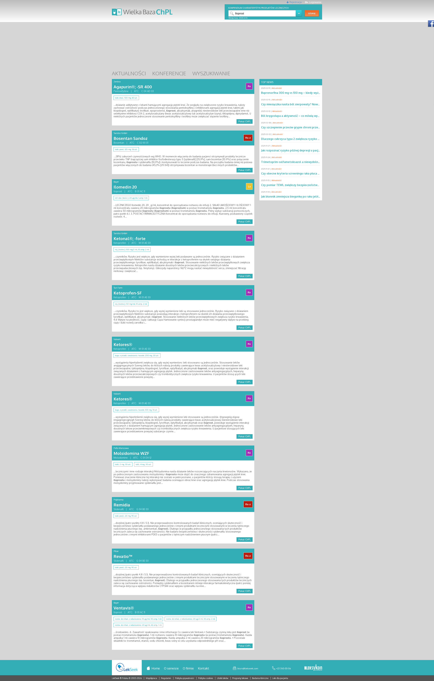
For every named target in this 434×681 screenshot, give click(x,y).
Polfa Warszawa (121, 448)
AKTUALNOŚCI (129, 73)
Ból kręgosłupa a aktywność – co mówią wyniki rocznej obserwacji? (305, 115)
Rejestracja (296, 2)
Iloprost (118, 191)
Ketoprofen (120, 242)
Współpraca (151, 678)
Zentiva (117, 81)
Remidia (122, 504)
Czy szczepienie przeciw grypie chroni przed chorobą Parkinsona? (304, 127)
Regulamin (166, 678)
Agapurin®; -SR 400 (133, 86)
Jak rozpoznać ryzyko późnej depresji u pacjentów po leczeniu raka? (306, 150)
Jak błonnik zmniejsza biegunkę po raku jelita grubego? (297, 196)
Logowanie (315, 2)
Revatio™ (123, 556)
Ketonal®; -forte (129, 238)
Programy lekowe (240, 678)
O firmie (188, 668)
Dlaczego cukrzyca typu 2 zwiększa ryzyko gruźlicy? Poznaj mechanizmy (308, 139)
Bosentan (119, 142)
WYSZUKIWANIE (211, 73)
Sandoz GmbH (120, 133)
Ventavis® (124, 607)
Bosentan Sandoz (130, 138)
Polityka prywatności (185, 678)
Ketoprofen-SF (128, 292)
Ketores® (123, 344)
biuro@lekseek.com (248, 668)
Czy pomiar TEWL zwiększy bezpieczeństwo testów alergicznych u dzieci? (310, 185)
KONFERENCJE (169, 73)
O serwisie (171, 668)
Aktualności (277, 88)
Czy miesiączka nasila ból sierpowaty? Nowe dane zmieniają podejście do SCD (312, 104)
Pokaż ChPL (244, 121)
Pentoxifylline (121, 91)
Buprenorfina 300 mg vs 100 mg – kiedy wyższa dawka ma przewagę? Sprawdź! (312, 92)
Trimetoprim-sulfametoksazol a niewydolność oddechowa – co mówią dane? (311, 162)
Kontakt (203, 668)
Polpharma (118, 499)
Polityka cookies (205, 678)
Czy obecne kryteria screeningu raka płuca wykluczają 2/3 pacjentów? (307, 173)
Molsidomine (121, 457)
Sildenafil (119, 509)
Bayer (116, 182)
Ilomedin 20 (125, 187)
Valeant (117, 339)
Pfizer (116, 551)
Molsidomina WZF (131, 453)
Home (156, 668)
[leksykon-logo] (313, 667)
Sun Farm (118, 288)
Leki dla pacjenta (280, 678)
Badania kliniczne (260, 678)
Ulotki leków (223, 678)
